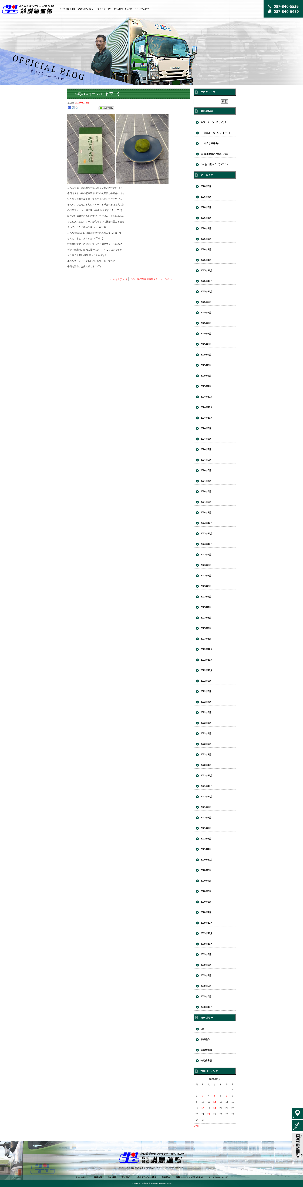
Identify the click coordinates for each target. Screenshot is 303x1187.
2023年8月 (206, 565)
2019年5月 (206, 996)
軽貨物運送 (206, 1050)
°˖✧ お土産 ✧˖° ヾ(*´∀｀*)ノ (215, 164)
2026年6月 (206, 207)
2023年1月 (206, 638)
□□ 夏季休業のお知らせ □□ (214, 154)
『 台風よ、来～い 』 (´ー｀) (215, 133)
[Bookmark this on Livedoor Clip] (73, 108)
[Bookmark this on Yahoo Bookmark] (77, 108)
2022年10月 (207, 670)
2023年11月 (207, 533)
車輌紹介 (205, 1039)
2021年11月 (207, 786)
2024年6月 (206, 460)
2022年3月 (206, 744)
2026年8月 (206, 186)
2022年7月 (206, 702)
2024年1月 (206, 512)
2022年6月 (206, 712)
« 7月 (196, 1126)
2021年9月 (206, 807)
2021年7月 (206, 828)
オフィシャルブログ (217, 1177)
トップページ (29, 9)
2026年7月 (206, 197)
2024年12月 (207, 396)
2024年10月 (207, 417)
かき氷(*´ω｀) (118, 279)
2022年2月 (206, 754)
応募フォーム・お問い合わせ (141, 9)
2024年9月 (206, 428)
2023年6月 (206, 586)
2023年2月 (206, 628)
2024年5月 (206, 470)
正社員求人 (104, 9)
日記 (203, 1029)
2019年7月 (206, 975)
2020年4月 (206, 880)
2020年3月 (206, 891)
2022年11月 (207, 659)
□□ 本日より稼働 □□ (211, 143)
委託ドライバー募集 (146, 1177)
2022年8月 (206, 691)
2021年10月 (207, 796)
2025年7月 (206, 323)
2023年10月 (207, 544)
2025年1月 (206, 386)
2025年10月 (207, 291)
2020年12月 (207, 859)
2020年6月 (206, 870)
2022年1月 (206, 765)
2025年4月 (206, 354)
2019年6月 (206, 986)
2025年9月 (206, 302)
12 (214, 1102)
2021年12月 (207, 775)
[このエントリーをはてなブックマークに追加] (69, 108)
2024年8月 (206, 439)
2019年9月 (206, 954)
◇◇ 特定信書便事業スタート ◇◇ (151, 279)
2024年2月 (206, 502)
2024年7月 (206, 449)
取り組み (123, 9)
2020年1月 (206, 912)
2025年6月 (206, 333)
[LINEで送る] (106, 108)
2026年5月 (206, 218)
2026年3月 (206, 239)
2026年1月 (206, 260)
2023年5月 (206, 596)
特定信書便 (206, 1060)
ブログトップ (208, 92)
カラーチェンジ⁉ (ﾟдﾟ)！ (214, 122)
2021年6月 (206, 838)
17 (202, 1108)
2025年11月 (207, 281)
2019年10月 (207, 944)
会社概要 (85, 9)
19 (214, 1108)
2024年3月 (206, 491)
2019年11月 (207, 933)
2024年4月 (206, 481)
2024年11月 (207, 407)
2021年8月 (206, 817)
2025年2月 (206, 375)
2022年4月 (206, 733)
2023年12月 (207, 523)
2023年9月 (206, 554)
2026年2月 (206, 249)
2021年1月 (206, 849)
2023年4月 (206, 607)
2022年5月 (206, 723)
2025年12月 (207, 270)
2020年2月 (206, 901)
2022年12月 (207, 649)
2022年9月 (206, 681)
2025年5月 (206, 344)
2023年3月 (206, 617)
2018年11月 (207, 1007)
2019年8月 (206, 965)
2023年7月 (206, 575)
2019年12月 (207, 923)
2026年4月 (206, 228)
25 (208, 1114)
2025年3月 (206, 365)
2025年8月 (206, 312)
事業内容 (67, 9)
